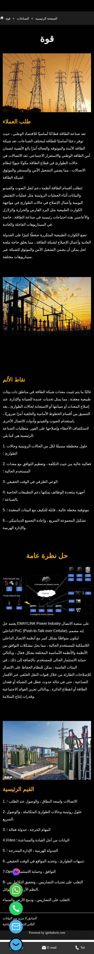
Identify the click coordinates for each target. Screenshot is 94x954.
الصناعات (23, 18)
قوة (8, 18)
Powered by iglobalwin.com (47, 932)
